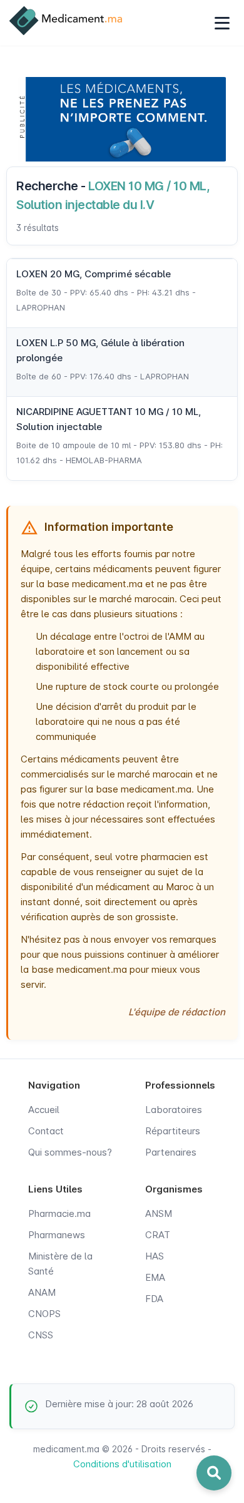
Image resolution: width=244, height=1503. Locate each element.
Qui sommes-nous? (70, 1152)
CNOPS (44, 1314)
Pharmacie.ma (59, 1213)
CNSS (40, 1335)
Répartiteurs (172, 1131)
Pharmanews (56, 1235)
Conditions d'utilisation (122, 1464)
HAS (154, 1256)
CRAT (157, 1235)
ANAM (42, 1292)
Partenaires (170, 1152)
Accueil (43, 1110)
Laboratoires (173, 1110)
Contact (46, 1131)
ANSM (158, 1213)
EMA (155, 1277)
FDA (154, 1299)
